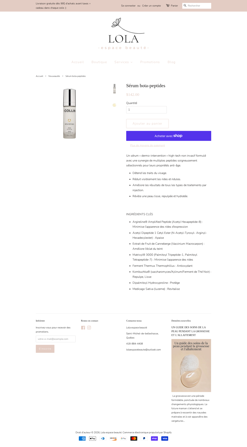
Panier (174, 5)
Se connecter (128, 5)
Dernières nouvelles (181, 320)
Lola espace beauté (111, 432)
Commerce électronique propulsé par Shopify (147, 432)
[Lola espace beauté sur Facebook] (83, 328)
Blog (172, 62)
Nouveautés (54, 76)
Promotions (150, 62)
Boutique (99, 62)
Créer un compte (151, 5)
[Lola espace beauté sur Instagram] (89, 328)
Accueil (77, 62)
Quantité (131, 103)
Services (122, 62)
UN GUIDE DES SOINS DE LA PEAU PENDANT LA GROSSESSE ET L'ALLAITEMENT (190, 331)
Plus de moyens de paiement (147, 145)
